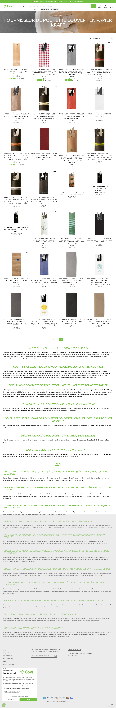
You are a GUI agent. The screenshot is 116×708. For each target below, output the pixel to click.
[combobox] (60, 6)
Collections (60, 15)
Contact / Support (8, 655)
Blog (4, 650)
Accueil (54, 15)
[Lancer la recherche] (93, 6)
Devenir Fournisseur (9, 664)
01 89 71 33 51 (62, 1)
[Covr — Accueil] (9, 6)
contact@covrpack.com (77, 1)
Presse (5, 667)
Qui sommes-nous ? (8, 658)
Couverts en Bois (54, 9)
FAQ (4, 661)
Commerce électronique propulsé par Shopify (58, 701)
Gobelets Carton (45, 9)
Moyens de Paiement (9, 653)
